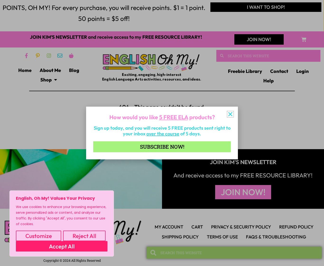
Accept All (62, 246)
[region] (61, 223)
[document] (162, 133)
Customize (38, 235)
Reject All (84, 235)
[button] (230, 114)
